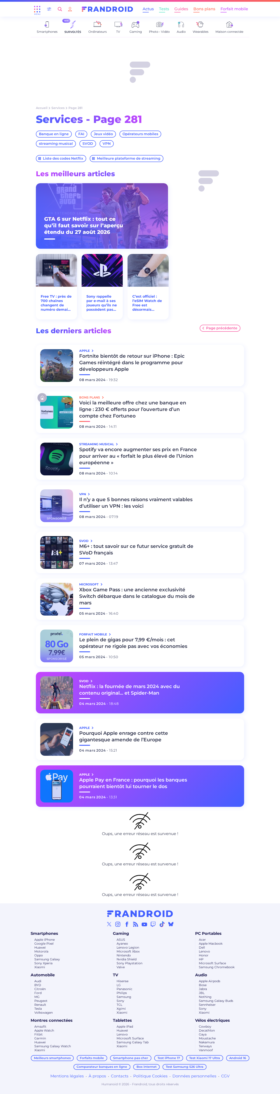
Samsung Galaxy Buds (216, 1001)
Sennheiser (207, 1005)
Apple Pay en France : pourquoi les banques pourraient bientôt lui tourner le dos (133, 783)
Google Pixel (44, 944)
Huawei (40, 947)
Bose (202, 985)
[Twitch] (153, 924)
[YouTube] (144, 924)
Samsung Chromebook (216, 967)
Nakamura (207, 1042)
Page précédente (221, 328)
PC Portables (208, 933)
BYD (37, 985)
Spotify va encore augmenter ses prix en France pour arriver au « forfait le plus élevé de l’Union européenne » (138, 456)
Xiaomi (39, 967)
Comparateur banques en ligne (102, 1067)
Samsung (124, 997)
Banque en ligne (54, 134)
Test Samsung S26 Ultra (184, 1067)
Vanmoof (206, 1050)
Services (58, 108)
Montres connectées (52, 1020)
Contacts (119, 1076)
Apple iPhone (44, 940)
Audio (201, 975)
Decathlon (207, 1030)
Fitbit (38, 1034)
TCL (119, 1005)
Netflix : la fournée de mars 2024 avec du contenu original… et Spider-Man (129, 689)
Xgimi (121, 1009)
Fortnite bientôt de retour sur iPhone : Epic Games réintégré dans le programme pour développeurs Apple (132, 362)
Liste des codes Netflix (63, 158)
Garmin (40, 1038)
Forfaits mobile (92, 1058)
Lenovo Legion (128, 947)
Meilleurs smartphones (52, 1058)
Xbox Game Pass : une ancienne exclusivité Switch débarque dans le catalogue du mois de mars (137, 596)
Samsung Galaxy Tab (133, 1042)
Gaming (121, 933)
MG (37, 997)
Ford (38, 993)
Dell (202, 947)
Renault (40, 1005)
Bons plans (204, 9)
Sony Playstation (129, 963)
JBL (202, 993)
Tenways (205, 1046)
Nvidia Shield (126, 959)
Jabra (203, 989)
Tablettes (122, 1020)
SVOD (87, 143)
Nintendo (124, 955)
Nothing (205, 997)
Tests (164, 9)
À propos (97, 1076)
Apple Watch (44, 1030)
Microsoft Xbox (128, 951)
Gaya (202, 1034)
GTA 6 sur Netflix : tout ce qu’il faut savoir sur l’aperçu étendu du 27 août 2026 (83, 225)
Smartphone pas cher (130, 1058)
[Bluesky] (170, 924)
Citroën (40, 989)
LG (119, 985)
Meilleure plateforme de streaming (128, 158)
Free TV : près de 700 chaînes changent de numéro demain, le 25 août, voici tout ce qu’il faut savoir (56, 303)
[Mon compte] (70, 9)
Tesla (38, 1009)
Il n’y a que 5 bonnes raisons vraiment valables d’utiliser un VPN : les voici (135, 503)
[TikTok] (162, 924)
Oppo (38, 955)
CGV (225, 1076)
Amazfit (40, 1026)
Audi (37, 981)
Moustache (207, 1038)
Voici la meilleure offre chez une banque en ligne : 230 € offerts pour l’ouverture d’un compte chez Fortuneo (132, 409)
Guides (181, 9)
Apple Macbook (210, 944)
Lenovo (204, 951)
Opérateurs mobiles (140, 134)
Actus (148, 9)
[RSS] (135, 924)
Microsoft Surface (212, 963)
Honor (203, 955)
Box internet (146, 1067)
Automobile (43, 975)
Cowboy (205, 1026)
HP (201, 959)
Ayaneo (122, 944)
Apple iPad (125, 1026)
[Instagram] (117, 924)
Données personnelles (194, 1076)
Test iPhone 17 (169, 1058)
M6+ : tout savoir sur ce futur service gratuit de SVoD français (136, 549)
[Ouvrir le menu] (37, 9)
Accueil (41, 108)
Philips (122, 993)
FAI (81, 134)
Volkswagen (43, 1013)
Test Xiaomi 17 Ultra (204, 1058)
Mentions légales (67, 1076)
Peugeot (40, 1001)
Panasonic (124, 989)
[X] (109, 924)
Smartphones (44, 933)
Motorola (41, 951)
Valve (121, 967)
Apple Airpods (209, 981)
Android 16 (237, 1058)
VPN (107, 143)
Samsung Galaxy (47, 959)
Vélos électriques (212, 1020)
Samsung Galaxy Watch (52, 1046)
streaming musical (56, 143)
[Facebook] (126, 924)
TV (115, 975)
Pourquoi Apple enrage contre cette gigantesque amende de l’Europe (123, 736)
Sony (120, 1001)
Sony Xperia (43, 963)
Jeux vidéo (103, 134)
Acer (202, 940)
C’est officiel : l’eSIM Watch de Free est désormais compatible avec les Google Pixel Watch (147, 303)
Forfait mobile (234, 9)
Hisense (122, 981)
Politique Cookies (150, 1076)
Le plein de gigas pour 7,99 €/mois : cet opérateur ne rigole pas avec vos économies (133, 643)
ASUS (121, 940)
